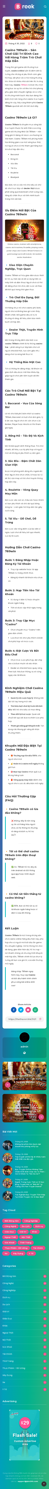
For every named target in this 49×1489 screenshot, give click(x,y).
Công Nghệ (10, 1226)
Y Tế (31, 1253)
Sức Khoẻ (9, 1242)
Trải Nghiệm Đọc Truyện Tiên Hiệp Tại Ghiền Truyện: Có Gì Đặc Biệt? (30, 1196)
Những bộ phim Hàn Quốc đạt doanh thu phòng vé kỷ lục (28, 1145)
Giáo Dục (9, 1232)
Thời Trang (25, 1242)
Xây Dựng (18, 1253)
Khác (34, 1232)
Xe (6, 1253)
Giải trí (23, 1232)
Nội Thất (26, 1237)
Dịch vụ (39, 1226)
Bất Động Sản (12, 1221)
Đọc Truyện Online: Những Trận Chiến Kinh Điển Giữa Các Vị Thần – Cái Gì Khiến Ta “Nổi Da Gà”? (30, 1171)
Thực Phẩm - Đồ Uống (16, 1248)
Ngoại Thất (10, 1237)
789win (24, 85)
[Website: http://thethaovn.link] (24, 1052)
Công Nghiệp (31, 1221)
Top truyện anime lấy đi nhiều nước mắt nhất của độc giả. (30, 1158)
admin (24, 1046)
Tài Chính (38, 1248)
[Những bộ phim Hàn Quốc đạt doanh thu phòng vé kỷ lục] (8, 1145)
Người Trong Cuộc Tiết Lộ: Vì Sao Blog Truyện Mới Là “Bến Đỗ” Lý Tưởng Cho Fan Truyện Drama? (29, 1184)
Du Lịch (26, 1226)
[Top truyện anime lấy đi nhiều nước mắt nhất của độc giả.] (8, 1158)
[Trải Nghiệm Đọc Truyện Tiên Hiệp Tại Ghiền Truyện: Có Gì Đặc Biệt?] (8, 1196)
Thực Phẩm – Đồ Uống (14, 1368)
